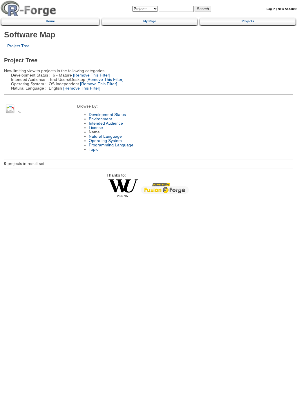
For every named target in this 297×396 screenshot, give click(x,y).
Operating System (105, 141)
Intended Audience (106, 123)
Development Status (107, 114)
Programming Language (111, 145)
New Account (287, 8)
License (96, 128)
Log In (271, 8)
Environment (100, 119)
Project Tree (18, 46)
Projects (248, 21)
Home (50, 21)
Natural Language (105, 136)
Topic (93, 149)
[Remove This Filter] (91, 75)
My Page (149, 21)
